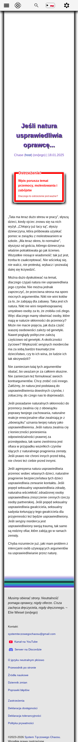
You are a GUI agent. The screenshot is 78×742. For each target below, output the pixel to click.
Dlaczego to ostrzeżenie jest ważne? (38, 196)
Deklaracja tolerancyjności (24, 715)
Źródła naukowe (18, 675)
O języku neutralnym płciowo (26, 660)
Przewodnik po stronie (22, 667)
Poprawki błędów (18, 690)
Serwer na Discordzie (28, 649)
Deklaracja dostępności (22, 708)
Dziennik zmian (17, 682)
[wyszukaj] (35, 5)
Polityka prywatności (21, 723)
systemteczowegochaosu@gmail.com (32, 633)
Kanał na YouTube (26, 641)
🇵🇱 (52, 5)
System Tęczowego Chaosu (42, 737)
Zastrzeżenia (16, 700)
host (28, 155)
